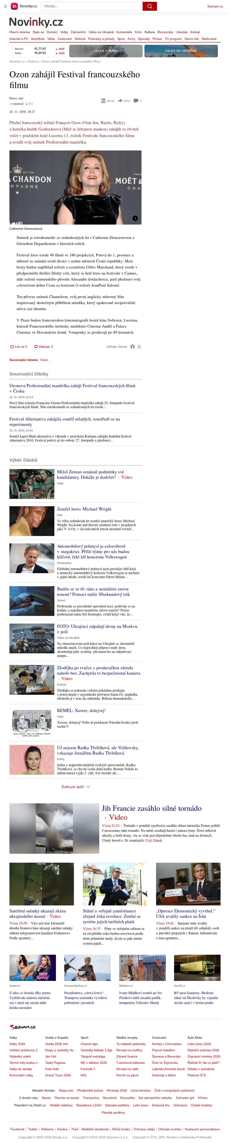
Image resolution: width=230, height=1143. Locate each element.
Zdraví (61, 600)
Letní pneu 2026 (199, 1044)
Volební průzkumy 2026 (26, 1050)
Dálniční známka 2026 (203, 1050)
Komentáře (124, 32)
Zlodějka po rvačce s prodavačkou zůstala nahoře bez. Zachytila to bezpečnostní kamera (98, 670)
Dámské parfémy (117, 1105)
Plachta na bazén (67, 1098)
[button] (75, 187)
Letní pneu (140, 1105)
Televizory (180, 1105)
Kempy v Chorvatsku (166, 1044)
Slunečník (110, 1098)
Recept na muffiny (129, 1050)
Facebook (17, 1129)
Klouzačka (127, 1098)
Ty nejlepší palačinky (131, 1044)
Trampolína (91, 1098)
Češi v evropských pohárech (174, 1090)
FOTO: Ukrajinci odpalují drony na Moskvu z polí (97, 629)
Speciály (144, 39)
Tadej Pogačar (55, 1062)
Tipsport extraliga (93, 1056)
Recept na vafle (127, 1069)
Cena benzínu (141, 1090)
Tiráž (74, 1129)
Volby (64, 32)
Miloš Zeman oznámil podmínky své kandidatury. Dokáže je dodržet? (90, 474)
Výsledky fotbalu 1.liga (96, 1050)
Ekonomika (165, 32)
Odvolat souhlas (169, 1129)
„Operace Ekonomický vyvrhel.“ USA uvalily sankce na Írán (185, 913)
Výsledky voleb (20, 1056)
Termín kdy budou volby (26, 1062)
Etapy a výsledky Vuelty (61, 1050)
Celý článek (153, 840)
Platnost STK (197, 1075)
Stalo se (38, 32)
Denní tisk (192, 39)
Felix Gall (51, 1069)
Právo (13, 98)
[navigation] (5, 6)
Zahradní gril (185, 1098)
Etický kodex (121, 1129)
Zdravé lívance (126, 1056)
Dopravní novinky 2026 (204, 1056)
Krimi (138, 32)
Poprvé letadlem (163, 1050)
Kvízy (131, 39)
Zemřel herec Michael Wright (84, 509)
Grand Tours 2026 (58, 1075)
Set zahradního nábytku (155, 1098)
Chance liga (89, 1044)
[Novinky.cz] (36, 23)
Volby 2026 (17, 1044)
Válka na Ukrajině (101, 32)
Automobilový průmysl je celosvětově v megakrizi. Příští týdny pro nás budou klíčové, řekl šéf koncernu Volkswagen (93, 551)
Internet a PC (18, 39)
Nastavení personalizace (202, 1129)
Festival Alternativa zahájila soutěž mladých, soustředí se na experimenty (64, 421)
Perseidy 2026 (117, 1090)
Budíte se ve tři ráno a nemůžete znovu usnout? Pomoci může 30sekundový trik (93, 591)
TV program (173, 39)
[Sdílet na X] (139, 346)
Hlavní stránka (19, 32)
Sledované (209, 39)
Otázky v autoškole (201, 1069)
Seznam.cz (215, 6)
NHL (84, 1075)
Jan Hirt (50, 1056)
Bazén (46, 1098)
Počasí (157, 39)
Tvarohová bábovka (130, 1062)
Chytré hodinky (201, 1105)
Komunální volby (21, 1075)
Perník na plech (127, 1075)
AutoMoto (38, 39)
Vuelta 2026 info (56, 1044)
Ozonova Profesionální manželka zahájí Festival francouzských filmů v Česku (72, 388)
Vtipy (60, 483)
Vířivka (202, 1098)
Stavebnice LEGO (89, 1105)
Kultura (150, 32)
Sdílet (126, 101)
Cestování (65, 39)
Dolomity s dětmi (164, 1075)
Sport (121, 39)
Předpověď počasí (90, 1090)
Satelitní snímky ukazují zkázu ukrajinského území (37, 913)
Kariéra (62, 1129)
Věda (51, 39)
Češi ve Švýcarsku (165, 1062)
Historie (80, 39)
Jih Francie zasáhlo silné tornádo (152, 808)
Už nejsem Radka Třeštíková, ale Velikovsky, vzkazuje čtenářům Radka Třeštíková (98, 750)
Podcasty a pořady (101, 39)
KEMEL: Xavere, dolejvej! (81, 710)
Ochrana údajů (144, 1129)
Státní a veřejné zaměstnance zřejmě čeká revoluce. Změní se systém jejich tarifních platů (112, 916)
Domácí (52, 32)
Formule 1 (88, 1069)
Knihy (60, 759)
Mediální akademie (95, 1129)
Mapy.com (66, 1090)
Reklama (47, 1129)
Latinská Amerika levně (168, 1069)
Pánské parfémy (113, 1112)
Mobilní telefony (61, 1105)
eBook (110, 101)
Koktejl (195, 32)
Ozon (44, 360)
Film (59, 515)
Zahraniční (78, 32)
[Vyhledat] (150, 6)
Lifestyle (182, 32)
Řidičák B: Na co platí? (204, 1062)
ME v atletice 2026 (94, 1062)
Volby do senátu (20, 1069)
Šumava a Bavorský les (168, 1056)
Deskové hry (161, 1105)
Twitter (33, 1129)
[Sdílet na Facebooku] (132, 346)
